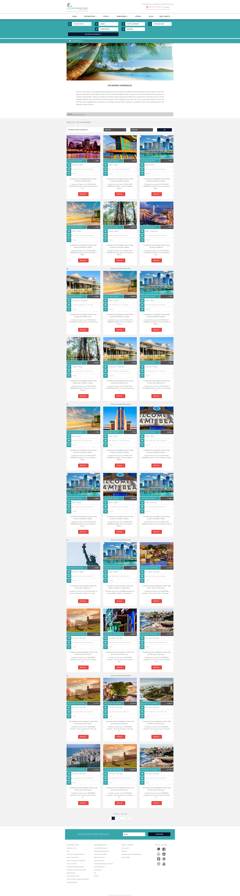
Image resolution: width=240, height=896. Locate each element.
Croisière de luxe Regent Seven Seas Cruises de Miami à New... (156, 518)
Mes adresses (126, 857)
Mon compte (125, 848)
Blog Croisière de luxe (101, 848)
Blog (151, 16)
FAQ (95, 873)
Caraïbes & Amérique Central (75, 867)
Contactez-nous (99, 860)
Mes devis (124, 851)
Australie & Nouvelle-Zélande (75, 854)
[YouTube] (163, 864)
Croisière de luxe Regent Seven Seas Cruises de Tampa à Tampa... (83, 382)
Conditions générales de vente (103, 863)
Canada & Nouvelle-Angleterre (76, 860)
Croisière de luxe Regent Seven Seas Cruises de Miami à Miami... (120, 180)
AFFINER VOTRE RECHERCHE (78, 130)
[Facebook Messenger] (158, 848)
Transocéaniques (72, 882)
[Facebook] (163, 849)
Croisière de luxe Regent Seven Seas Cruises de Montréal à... (83, 180)
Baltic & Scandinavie (72, 857)
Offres (138, 16)
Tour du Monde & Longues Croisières (78, 879)
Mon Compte (165, 16)
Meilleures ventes (99, 857)
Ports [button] (106, 16)
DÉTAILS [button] (83, 194)
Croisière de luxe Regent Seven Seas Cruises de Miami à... (156, 246)
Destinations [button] (89, 16)
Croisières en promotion (101, 851)
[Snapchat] (158, 858)
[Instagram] (158, 863)
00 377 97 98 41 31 (156, 7)
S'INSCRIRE (159, 834)
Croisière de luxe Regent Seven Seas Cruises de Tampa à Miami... (120, 246)
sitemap (96, 876)
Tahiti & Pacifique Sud (73, 876)
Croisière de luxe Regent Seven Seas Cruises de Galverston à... (83, 315)
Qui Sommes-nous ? (99, 867)
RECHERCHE (92, 34)
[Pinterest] (163, 859)
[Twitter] (163, 854)
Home (74, 16)
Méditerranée (71, 873)
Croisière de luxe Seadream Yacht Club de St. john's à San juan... (156, 587)
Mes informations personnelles (131, 854)
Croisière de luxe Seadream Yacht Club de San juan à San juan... (83, 653)
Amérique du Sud (71, 848)
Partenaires (97, 870)
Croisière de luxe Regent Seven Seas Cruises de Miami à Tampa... (120, 315)
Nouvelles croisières (100, 854)
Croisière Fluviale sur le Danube (76, 870)
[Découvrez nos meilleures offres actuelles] (120, 268)
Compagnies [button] (121, 16)
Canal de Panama (72, 863)
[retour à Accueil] (70, 41)
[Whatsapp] (158, 853)
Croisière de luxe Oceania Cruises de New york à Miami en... (83, 587)
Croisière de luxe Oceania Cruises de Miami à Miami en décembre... (120, 587)
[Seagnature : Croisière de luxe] (92, 6)
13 (126, 818)
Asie (68, 851)
